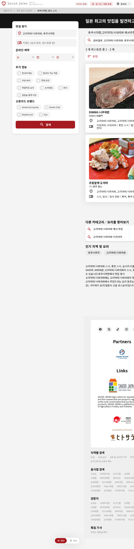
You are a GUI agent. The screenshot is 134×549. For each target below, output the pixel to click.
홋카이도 (117, 477)
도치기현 (117, 473)
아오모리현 (129, 477)
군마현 (127, 473)
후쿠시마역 (93, 252)
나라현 (93, 477)
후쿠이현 (119, 482)
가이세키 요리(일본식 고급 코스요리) (109, 285)
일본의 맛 (7, 10)
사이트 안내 (81, 3)
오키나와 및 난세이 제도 (101, 461)
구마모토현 (95, 490)
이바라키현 (105, 473)
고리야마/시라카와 (116, 252)
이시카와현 (106, 482)
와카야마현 (105, 477)
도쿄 (93, 457)
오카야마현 (95, 486)
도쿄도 (93, 473)
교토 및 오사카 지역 (118, 457)
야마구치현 (121, 486)
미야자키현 (120, 490)
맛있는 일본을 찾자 (99, 532)
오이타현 (107, 490)
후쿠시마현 (104, 274)
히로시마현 (108, 486)
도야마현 (94, 482)
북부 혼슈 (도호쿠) (25, 10)
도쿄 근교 (102, 457)
